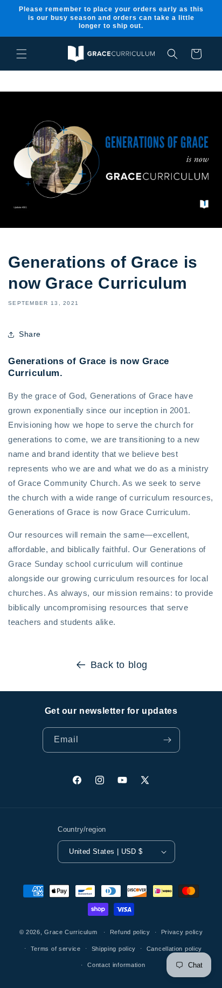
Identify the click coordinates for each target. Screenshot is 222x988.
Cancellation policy (174, 948)
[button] (21, 54)
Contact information (116, 965)
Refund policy (130, 932)
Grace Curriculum (70, 932)
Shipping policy (114, 948)
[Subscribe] (167, 740)
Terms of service (56, 948)
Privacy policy (182, 932)
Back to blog (119, 664)
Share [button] (30, 334)
